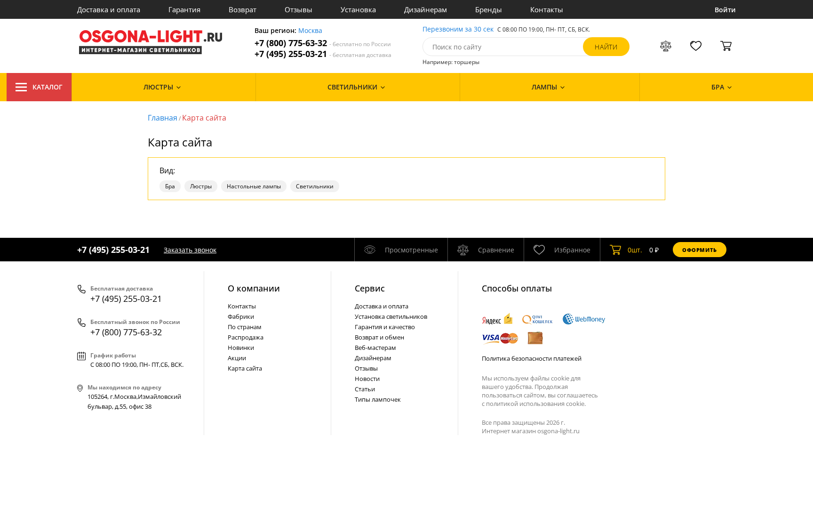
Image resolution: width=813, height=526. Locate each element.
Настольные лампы (254, 186)
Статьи (365, 389)
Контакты (546, 9)
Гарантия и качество (385, 327)
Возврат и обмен (379, 337)
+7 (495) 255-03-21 (323, 54)
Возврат (242, 9)
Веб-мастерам (375, 347)
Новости (367, 378)
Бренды (488, 9)
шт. (635, 249)
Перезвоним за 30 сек (458, 29)
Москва (310, 31)
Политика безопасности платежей (532, 358)
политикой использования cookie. (536, 403)
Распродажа (245, 337)
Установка (358, 9)
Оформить (699, 249)
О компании (254, 288)
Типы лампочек (378, 399)
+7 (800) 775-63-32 (323, 43)
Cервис (370, 288)
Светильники (315, 186)
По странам (245, 327)
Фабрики (241, 316)
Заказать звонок (190, 249)
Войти (725, 9)
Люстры (201, 186)
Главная (162, 118)
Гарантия (184, 9)
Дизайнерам (425, 9)
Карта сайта (204, 118)
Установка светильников (391, 316)
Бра (170, 186)
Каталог (47, 86)
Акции (237, 358)
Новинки (241, 347)
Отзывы (298, 9)
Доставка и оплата (108, 9)
